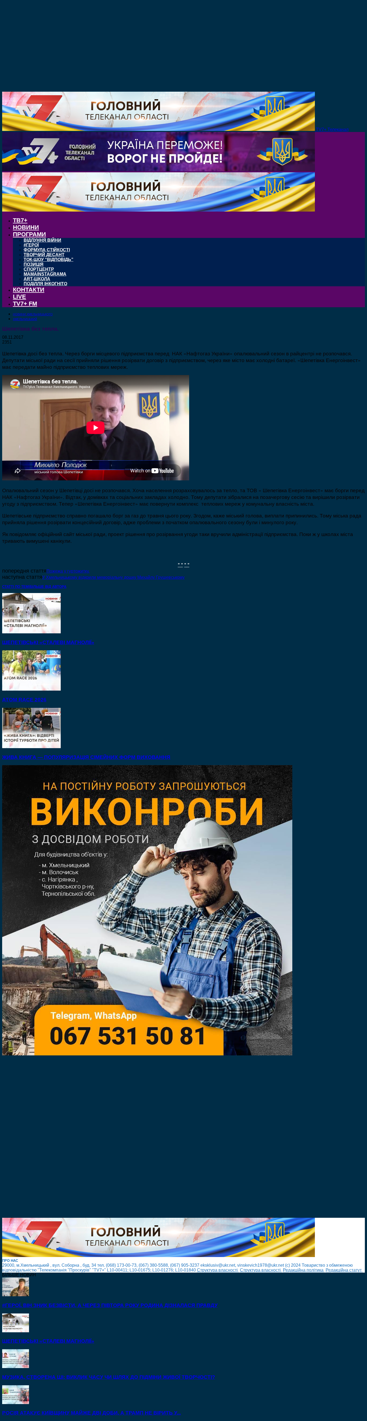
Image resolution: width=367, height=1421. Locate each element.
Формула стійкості (47, 250)
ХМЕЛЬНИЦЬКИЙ (25, 319)
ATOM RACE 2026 (24, 699)
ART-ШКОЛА (37, 279)
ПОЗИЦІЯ (34, 264)
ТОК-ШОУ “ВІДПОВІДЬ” (48, 259)
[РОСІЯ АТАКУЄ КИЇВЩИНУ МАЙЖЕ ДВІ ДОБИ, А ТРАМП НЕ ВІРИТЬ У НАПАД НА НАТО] (15, 1402)
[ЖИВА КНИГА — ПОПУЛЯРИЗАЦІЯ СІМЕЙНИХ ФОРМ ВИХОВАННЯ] (31, 746)
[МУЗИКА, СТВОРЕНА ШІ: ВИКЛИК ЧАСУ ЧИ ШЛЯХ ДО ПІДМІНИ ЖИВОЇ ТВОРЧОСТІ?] (15, 1366)
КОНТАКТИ (28, 289)
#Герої (31, 245)
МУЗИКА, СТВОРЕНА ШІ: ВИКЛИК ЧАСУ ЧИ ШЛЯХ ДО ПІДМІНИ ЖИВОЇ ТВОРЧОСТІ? (108, 1377)
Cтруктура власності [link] (218, 1270)
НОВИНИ (26, 227)
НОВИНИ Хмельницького (33, 314)
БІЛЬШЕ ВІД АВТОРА (48, 587)
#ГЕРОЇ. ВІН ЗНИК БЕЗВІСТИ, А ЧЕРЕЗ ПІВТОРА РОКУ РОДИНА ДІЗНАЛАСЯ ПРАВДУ (110, 1305)
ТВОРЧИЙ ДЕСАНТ (44, 254)
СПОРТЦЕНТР (39, 269)
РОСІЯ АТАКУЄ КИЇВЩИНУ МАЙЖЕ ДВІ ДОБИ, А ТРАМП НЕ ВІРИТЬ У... (91, 1413)
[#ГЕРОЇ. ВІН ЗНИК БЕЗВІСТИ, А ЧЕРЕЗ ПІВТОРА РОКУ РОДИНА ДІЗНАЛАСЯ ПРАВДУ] (15, 1295)
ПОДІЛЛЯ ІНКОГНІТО (45, 283)
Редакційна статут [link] (344, 1270)
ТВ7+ (20, 220)
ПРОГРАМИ (29, 234)
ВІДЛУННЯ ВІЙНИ (42, 240)
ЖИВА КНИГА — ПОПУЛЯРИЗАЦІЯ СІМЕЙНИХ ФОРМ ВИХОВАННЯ (86, 757)
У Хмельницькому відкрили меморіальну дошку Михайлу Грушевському (113, 577)
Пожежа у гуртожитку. (67, 571)
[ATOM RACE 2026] (31, 689)
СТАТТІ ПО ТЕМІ (16, 587)
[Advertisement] (163, 1137)
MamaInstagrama (45, 274)
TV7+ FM (25, 303)
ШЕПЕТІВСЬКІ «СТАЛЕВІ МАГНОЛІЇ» (48, 642)
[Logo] (158, 169)
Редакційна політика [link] (304, 1270)
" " (180, 564)
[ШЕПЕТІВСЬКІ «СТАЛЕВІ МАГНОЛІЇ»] (31, 632)
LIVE (19, 296)
